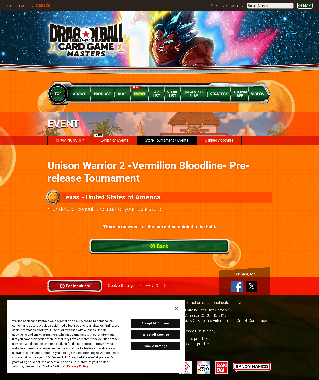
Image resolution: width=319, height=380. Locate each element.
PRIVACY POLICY (153, 285)
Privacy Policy (78, 366)
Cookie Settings (121, 286)
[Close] (176, 308)
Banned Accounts (219, 140)
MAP (307, 5)
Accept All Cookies (155, 323)
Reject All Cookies (155, 334)
